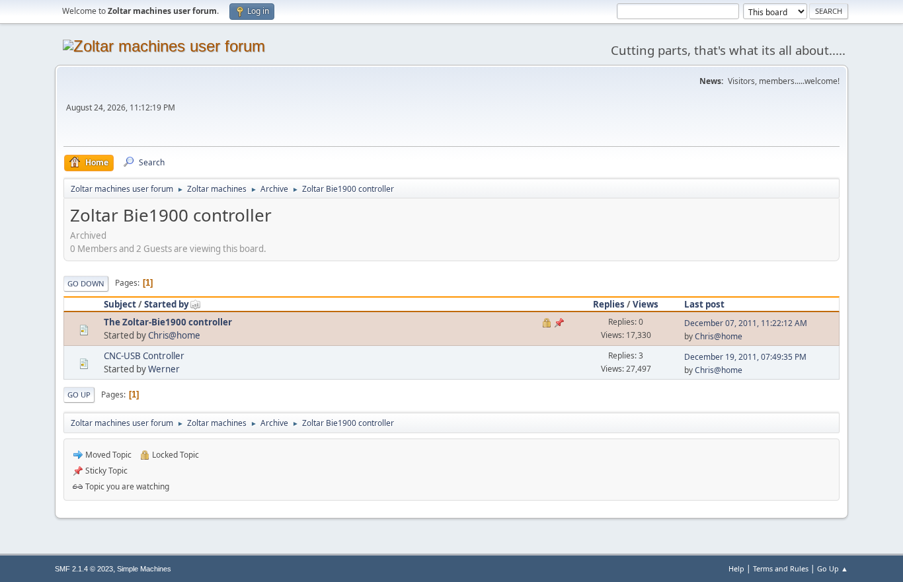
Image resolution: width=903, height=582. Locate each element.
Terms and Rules (780, 568)
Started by (166, 304)
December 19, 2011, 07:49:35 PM (745, 356)
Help (736, 568)
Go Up (79, 394)
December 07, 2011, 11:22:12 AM (745, 323)
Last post (704, 304)
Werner (164, 369)
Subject (120, 304)
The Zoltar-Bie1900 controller (168, 322)
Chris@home (174, 335)
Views (645, 304)
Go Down (85, 283)
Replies (609, 304)
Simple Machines (144, 569)
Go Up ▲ (832, 568)
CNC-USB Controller (144, 356)
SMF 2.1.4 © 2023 (84, 569)
